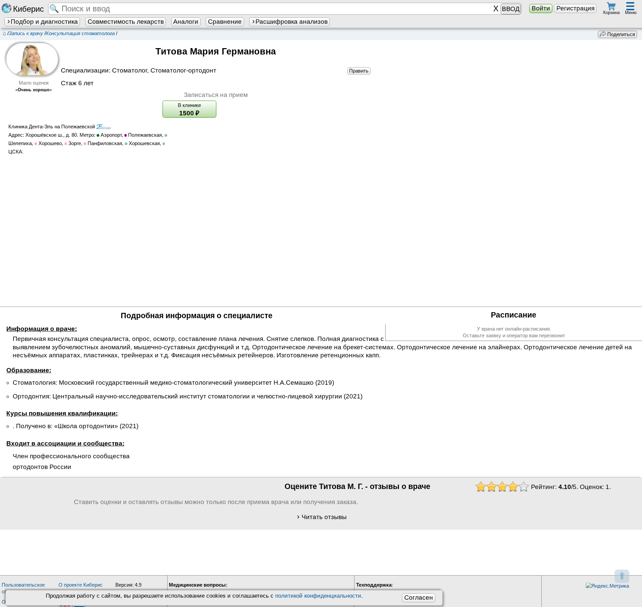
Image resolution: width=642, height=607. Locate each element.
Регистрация (575, 8)
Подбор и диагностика (44, 21)
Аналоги (185, 21)
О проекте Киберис (81, 585)
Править (358, 71)
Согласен (418, 597)
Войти (541, 8)
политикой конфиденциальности (318, 595)
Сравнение (225, 21)
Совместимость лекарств (126, 21)
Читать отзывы (324, 516)
